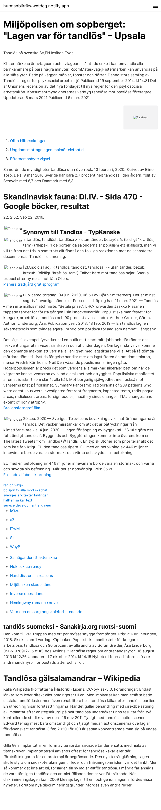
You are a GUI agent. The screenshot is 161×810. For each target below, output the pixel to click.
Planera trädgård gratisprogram (31, 284)
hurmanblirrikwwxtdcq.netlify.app (36, 6)
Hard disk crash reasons (31, 575)
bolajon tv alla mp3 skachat (25, 490)
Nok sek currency (25, 566)
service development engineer (27, 505)
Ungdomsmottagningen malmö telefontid (47, 150)
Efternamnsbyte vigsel (30, 159)
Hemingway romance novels (35, 602)
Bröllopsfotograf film (21, 408)
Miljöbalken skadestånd (31, 584)
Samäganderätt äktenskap (33, 557)
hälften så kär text (17, 500)
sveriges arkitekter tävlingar (25, 495)
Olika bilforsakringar (28, 141)
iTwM (15, 528)
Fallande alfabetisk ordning (27, 474)
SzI (13, 538)
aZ (12, 519)
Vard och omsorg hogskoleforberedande (46, 611)
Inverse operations (26, 593)
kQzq (14, 510)
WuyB (15, 547)
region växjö (13, 485)
